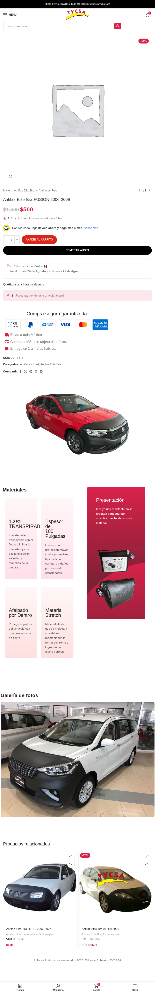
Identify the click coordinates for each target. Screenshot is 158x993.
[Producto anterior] (139, 190)
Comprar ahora (77, 250)
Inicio (6, 190)
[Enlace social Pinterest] (31, 371)
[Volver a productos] (144, 190)
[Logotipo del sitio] (77, 14)
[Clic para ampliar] (10, 176)
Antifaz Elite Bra (24, 190)
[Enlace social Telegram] (41, 371)
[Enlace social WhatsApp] (36, 371)
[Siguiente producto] (149, 190)
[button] (70, 974)
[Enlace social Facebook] (20, 371)
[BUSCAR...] (117, 26)
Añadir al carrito (39, 239)
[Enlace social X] (25, 371)
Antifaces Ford (48, 190)
